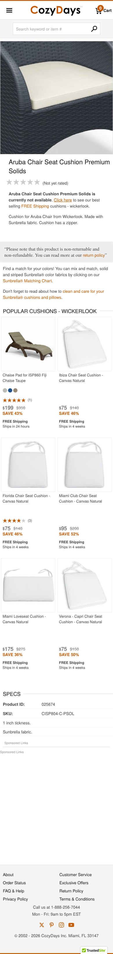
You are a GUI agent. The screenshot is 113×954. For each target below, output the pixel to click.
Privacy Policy (15, 899)
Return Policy (71, 891)
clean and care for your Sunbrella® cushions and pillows (53, 294)
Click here (63, 200)
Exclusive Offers (73, 882)
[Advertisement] (56, 806)
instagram (61, 925)
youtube (71, 925)
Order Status (14, 882)
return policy (94, 255)
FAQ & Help (13, 891)
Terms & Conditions (77, 899)
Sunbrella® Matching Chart (27, 280)
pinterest (51, 925)
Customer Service (75, 874)
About (8, 874)
